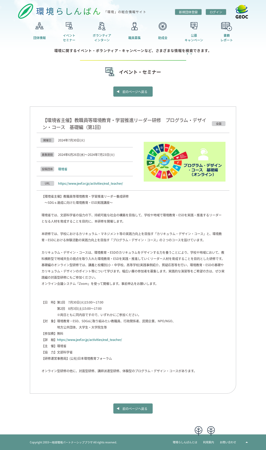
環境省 (62, 169)
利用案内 (208, 442)
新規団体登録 (188, 12)
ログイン (216, 12)
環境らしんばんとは (185, 442)
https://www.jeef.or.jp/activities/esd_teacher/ (90, 183)
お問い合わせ (228, 442)
